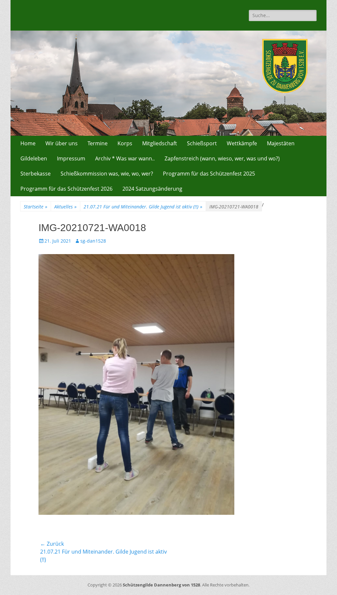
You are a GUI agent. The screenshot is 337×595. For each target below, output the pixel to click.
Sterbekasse (35, 173)
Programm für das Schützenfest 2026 (66, 188)
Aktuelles (65, 206)
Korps (124, 143)
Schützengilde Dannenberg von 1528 (161, 585)
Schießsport (202, 143)
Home (28, 143)
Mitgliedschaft (159, 143)
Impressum (71, 158)
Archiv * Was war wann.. (125, 158)
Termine (98, 143)
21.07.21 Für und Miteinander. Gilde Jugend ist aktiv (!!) (143, 206)
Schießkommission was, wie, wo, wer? (107, 173)
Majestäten (281, 143)
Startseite (35, 206)
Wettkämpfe (242, 143)
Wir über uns (61, 143)
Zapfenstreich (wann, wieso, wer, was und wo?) (222, 158)
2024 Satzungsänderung (152, 188)
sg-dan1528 (93, 241)
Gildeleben (33, 158)
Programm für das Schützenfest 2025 (209, 173)
